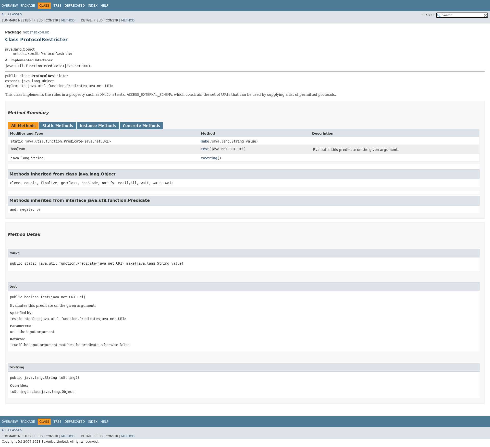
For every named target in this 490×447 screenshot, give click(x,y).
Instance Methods (98, 126)
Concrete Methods (141, 126)
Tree (58, 5)
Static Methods (57, 126)
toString (209, 158)
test (205, 149)
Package (28, 5)
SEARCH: (428, 15)
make (205, 141)
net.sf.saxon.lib (36, 32)
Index (92, 5)
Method (68, 20)
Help (104, 5)
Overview (10, 5)
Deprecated (75, 5)
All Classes (12, 14)
